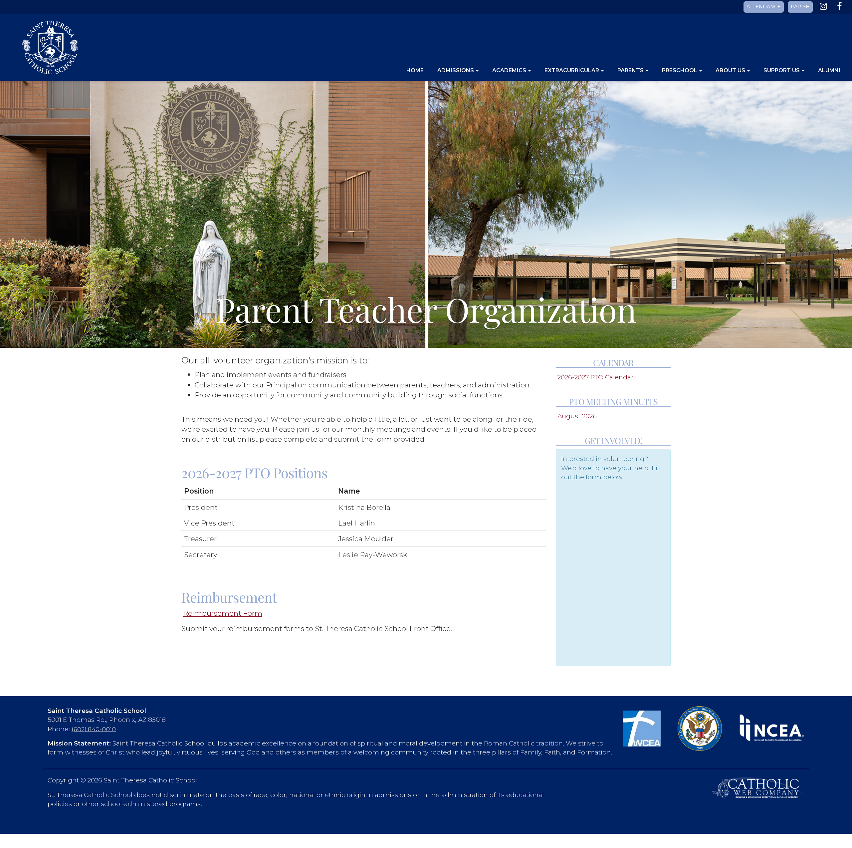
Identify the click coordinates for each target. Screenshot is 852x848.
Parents (631, 70)
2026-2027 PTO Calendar (595, 377)
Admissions (456, 70)
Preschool (680, 70)
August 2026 (577, 416)
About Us (731, 70)
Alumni (829, 70)
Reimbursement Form (222, 613)
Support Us (782, 70)
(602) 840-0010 (94, 729)
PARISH (800, 7)
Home (415, 70)
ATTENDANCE (763, 7)
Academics (510, 70)
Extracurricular (572, 70)
